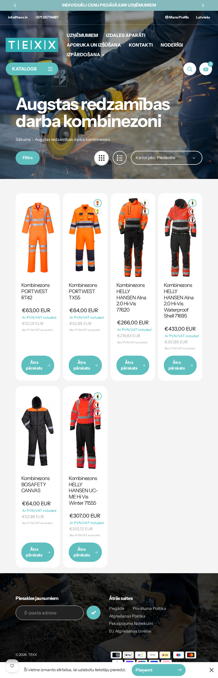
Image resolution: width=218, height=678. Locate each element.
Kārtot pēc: (146, 157)
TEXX (32, 655)
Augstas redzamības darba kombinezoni (72, 139)
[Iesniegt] (93, 612)
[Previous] (15, 5)
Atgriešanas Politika (127, 616)
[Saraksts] (120, 158)
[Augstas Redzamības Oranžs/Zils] (97, 203)
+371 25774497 (46, 17)
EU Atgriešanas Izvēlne (130, 631)
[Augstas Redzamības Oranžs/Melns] (145, 211)
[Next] (203, 5)
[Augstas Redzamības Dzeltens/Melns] (145, 203)
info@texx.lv (18, 17)
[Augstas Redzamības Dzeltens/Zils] (97, 211)
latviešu (203, 17)
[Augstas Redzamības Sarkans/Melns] (192, 220)
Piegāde (116, 608)
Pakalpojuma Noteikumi (131, 623)
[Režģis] (101, 158)
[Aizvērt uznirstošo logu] (211, 669)
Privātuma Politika (149, 608)
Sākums (23, 139)
